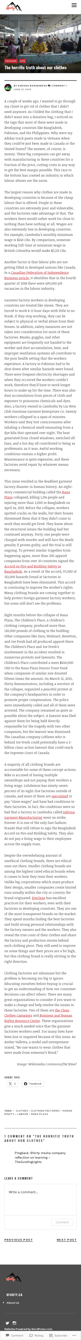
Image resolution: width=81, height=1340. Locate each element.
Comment (62, 1222)
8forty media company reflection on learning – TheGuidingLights (40, 1157)
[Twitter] (7, 1323)
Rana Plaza (39, 1114)
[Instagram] (14, 1323)
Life (22, 61)
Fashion (11, 61)
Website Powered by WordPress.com (28, 1329)
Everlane (38, 898)
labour (22, 1114)
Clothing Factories (45, 1111)
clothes (22, 1111)
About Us (12, 1303)
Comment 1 (59, 85)
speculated (60, 796)
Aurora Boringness (32, 85)
